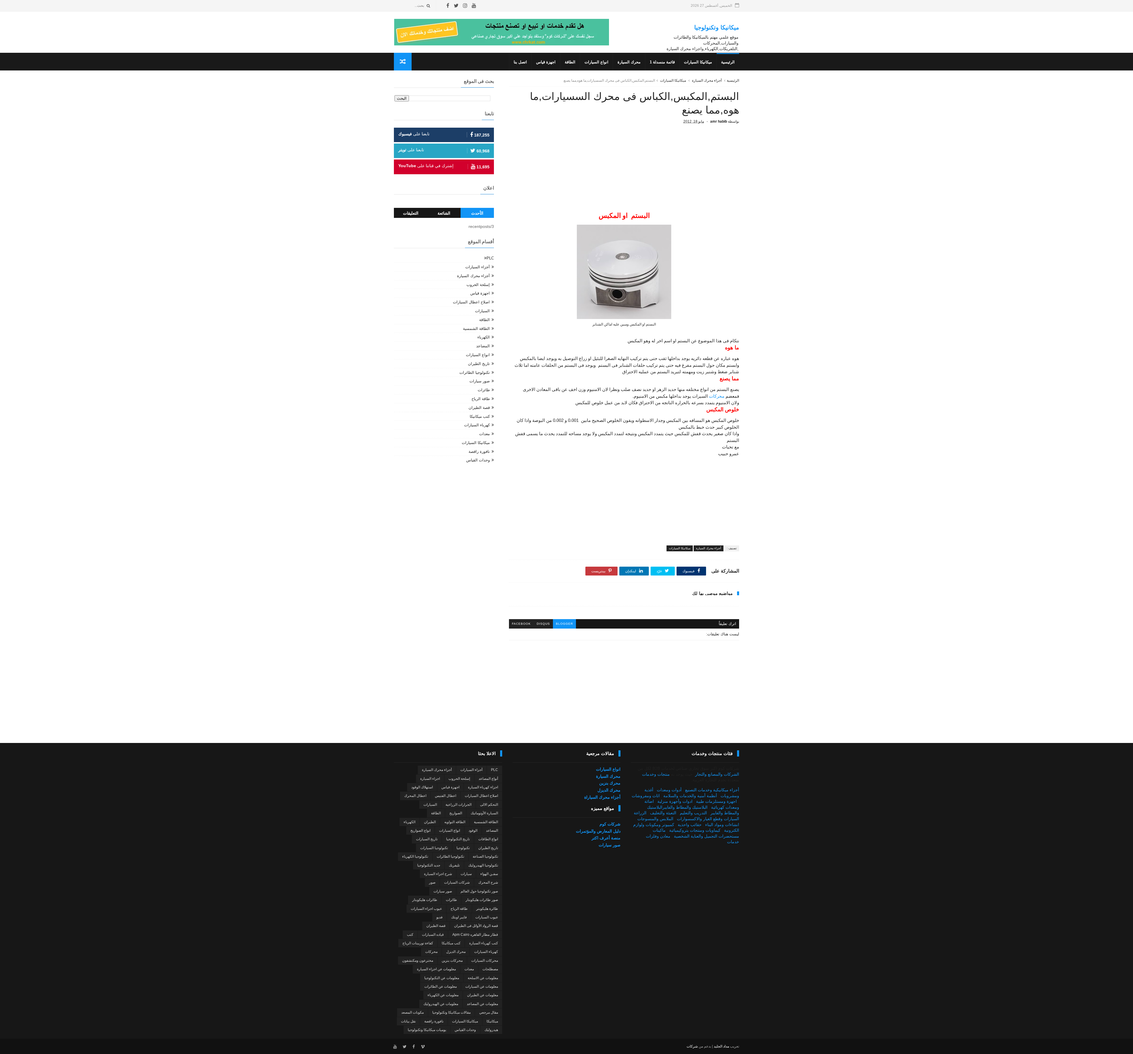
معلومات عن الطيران (482, 995)
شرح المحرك (488, 882)
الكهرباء (483, 337)
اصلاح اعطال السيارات (471, 302)
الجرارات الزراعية (458, 805)
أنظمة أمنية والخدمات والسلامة (690, 795)
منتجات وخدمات (656, 774)
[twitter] (456, 5)
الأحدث (477, 213)
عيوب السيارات (486, 917)
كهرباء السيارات (477, 425)
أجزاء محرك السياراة (602, 797)
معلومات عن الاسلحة (483, 978)
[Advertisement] (624, 171)
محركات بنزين (452, 960)
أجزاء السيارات (477, 267)
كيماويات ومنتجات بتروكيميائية (695, 830)
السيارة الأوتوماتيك (484, 813)
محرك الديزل (608, 790)
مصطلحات (490, 969)
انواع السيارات (596, 62)
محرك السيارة (629, 62)
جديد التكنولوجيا (428, 865)
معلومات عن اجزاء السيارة (436, 969)
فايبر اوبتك (459, 917)
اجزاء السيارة (430, 779)
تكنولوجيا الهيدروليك (483, 865)
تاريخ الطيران (479, 363)
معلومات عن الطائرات (440, 986)
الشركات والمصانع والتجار (717, 774)
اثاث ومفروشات (646, 795)
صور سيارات (479, 381)
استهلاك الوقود (422, 787)
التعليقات (410, 213)
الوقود (473, 830)
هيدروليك (491, 1030)
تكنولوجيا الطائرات (474, 372)
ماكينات (659, 830)
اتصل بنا (520, 62)
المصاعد (483, 346)
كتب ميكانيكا (480, 416)
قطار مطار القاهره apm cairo (475, 935)
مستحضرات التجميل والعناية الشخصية (706, 836)
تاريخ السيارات (427, 839)
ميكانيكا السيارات (698, 62)
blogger (564, 623)
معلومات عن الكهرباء (443, 995)
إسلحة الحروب (478, 284)
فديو (439, 917)
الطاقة (570, 62)
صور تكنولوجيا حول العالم (479, 891)
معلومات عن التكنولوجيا (441, 978)
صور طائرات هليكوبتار (482, 900)
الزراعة (640, 812)
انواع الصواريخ (420, 830)
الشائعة (444, 213)
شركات (692, 1046)
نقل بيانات (408, 1021)
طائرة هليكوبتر (487, 909)
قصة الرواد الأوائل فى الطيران (476, 926)
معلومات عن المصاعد (482, 1004)
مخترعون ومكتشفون (417, 960)
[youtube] (474, 5)
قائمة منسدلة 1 (662, 62)
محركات (716, 396)
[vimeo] (423, 1046)
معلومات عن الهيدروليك (440, 1004)
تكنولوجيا (463, 848)
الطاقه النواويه (454, 822)
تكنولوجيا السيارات (434, 848)
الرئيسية (728, 62)
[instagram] (465, 5)
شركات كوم (610, 824)
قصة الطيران (479, 407)
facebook (521, 623)
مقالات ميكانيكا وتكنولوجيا (451, 1012)
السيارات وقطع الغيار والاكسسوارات (708, 818)
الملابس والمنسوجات (655, 818)
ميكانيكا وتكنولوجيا (716, 27)
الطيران (430, 822)
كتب (410, 935)
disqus (543, 623)
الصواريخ (455, 813)
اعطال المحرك (415, 796)
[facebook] (447, 5)
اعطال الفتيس (445, 796)
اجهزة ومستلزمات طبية (716, 801)
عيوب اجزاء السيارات (426, 909)
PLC (490, 258)
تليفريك (454, 865)
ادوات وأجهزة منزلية (674, 801)
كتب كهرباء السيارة (483, 943)
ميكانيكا (492, 1021)
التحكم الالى (489, 805)
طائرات (484, 390)
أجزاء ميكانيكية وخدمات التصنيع (712, 789)
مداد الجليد (721, 1046)
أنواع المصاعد (488, 779)
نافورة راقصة (479, 451)
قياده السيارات (433, 935)
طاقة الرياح (480, 399)
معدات (484, 434)
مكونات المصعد (412, 1012)
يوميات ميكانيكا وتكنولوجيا (427, 1030)
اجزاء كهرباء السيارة (483, 787)
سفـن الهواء (489, 874)
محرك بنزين (609, 783)
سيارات (466, 874)
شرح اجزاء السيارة (438, 874)
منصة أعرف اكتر (606, 838)
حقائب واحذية (690, 824)
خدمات (733, 841)
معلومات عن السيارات (481, 986)
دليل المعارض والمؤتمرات (598, 831)
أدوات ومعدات (669, 789)
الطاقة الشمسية (476, 328)
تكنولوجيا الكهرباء (415, 856)
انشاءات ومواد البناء (722, 824)
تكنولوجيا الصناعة (485, 856)
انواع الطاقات (488, 839)
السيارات (482, 311)
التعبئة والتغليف (663, 812)
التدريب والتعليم (693, 812)
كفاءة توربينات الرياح (417, 943)
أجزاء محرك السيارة (707, 80)
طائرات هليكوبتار (424, 900)
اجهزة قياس (546, 62)
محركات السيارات (484, 960)
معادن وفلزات (658, 836)
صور (432, 882)
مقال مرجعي (488, 1012)
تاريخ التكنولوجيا (458, 839)
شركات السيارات (457, 882)
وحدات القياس (478, 460)
